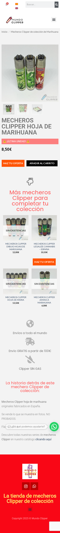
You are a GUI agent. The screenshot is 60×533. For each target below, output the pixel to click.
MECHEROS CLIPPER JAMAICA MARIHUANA (44, 300)
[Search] (56, 5)
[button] (53, 19)
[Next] (53, 73)
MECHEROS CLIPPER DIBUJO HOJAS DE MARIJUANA (15, 246)
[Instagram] (26, 486)
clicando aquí (43, 439)
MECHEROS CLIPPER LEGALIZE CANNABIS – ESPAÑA (44, 246)
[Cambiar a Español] (17, 4)
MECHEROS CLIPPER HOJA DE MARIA (15, 298)
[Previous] (6, 73)
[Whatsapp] (34, 486)
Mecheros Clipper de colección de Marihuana (34, 31)
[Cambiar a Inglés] (17, 8)
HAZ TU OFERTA (13, 163)
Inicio (4, 31)
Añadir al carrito (42, 163)
